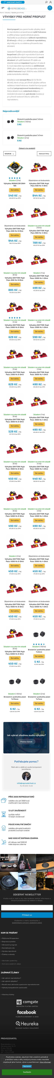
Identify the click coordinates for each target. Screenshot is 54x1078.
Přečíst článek (26, 741)
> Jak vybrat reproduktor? (11, 978)
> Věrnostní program (9, 945)
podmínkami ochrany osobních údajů (27, 923)
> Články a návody (8, 954)
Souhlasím (27, 1072)
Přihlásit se (27, 915)
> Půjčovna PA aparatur (10, 938)
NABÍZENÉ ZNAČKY (14, 2)
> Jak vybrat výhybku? (9, 981)
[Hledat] (46, 2)
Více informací (45, 1062)
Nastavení (27, 1066)
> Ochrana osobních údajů (11, 964)
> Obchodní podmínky (9, 960)
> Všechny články (7, 994)
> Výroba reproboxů (8, 951)
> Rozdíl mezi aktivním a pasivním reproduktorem (20, 984)
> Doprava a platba (8, 941)
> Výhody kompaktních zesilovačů (14, 987)
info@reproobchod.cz (26, 783)
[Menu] (3, 7)
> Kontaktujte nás (8, 948)
